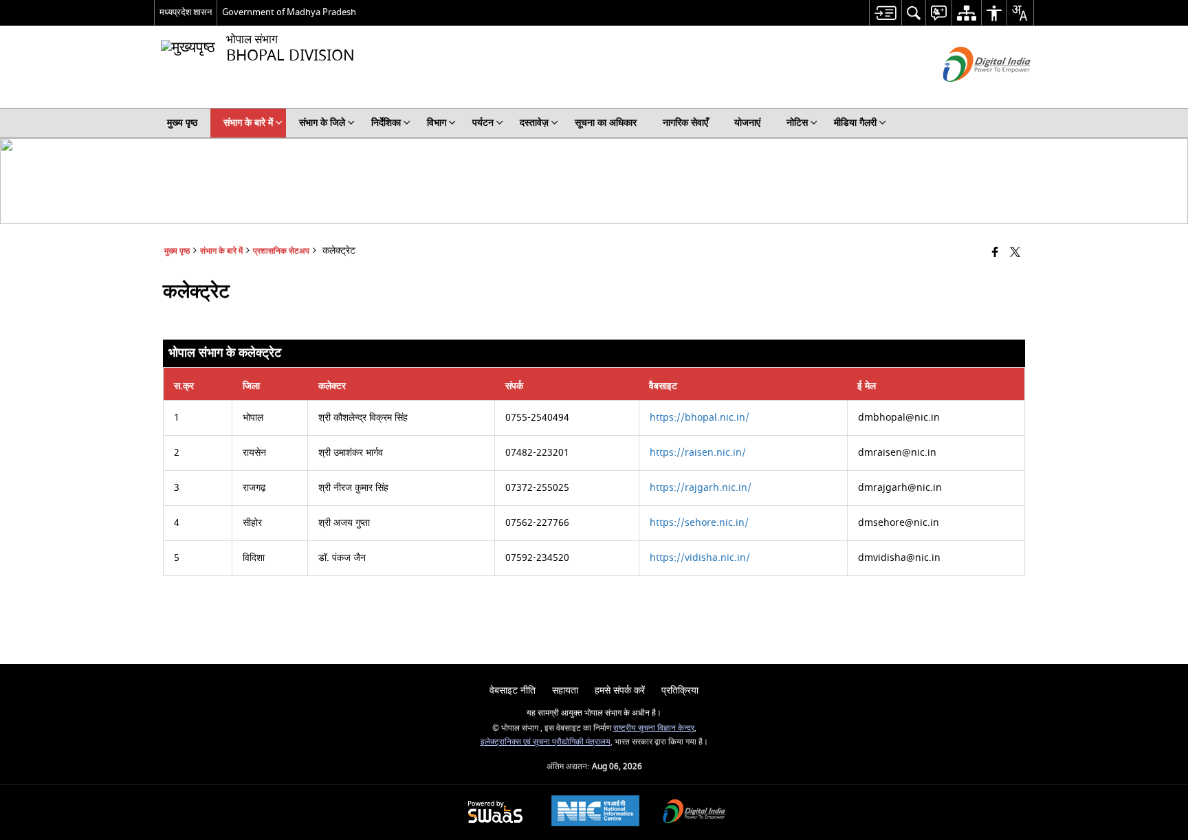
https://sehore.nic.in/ (699, 523)
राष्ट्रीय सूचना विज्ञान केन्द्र (653, 728)
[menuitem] (885, 12)
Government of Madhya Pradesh (289, 12)
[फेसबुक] (995, 253)
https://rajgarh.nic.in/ (700, 487)
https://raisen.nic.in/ (698, 452)
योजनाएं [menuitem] (747, 122)
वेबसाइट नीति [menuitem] (513, 690)
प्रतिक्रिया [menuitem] (679, 690)
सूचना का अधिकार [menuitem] (606, 122)
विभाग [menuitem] (436, 122)
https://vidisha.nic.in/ (700, 558)
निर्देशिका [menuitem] (386, 122)
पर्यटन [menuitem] (483, 122)
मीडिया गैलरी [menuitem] (855, 122)
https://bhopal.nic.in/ (699, 417)
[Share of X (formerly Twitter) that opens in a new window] (1015, 253)
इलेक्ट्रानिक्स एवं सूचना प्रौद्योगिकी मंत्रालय (545, 742)
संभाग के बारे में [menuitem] (248, 122)
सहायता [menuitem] (565, 690)
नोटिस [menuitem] (797, 122)
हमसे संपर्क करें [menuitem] (620, 690)
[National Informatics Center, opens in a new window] (595, 812)
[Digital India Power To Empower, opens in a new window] (694, 813)
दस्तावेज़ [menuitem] (534, 122)
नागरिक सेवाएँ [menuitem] (685, 122)
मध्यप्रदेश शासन (186, 12)
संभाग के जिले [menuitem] (322, 122)
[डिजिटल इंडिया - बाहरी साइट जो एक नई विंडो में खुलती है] (969, 94)
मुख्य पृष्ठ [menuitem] (182, 122)
